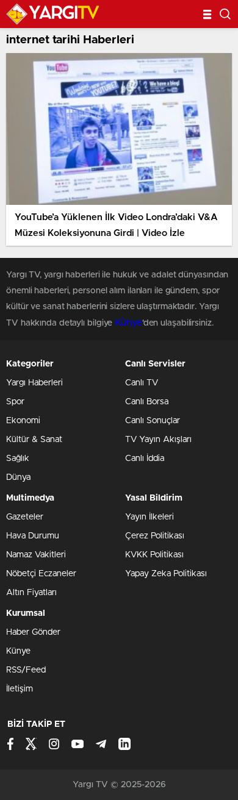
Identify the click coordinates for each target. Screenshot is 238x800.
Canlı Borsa (146, 402)
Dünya (18, 477)
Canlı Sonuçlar (152, 420)
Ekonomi (23, 420)
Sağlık (17, 458)
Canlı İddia (144, 458)
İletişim (19, 689)
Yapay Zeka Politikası (166, 574)
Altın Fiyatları (31, 592)
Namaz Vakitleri (36, 555)
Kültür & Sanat (34, 439)
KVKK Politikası (154, 555)
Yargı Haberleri (34, 383)
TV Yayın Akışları (158, 439)
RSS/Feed (26, 670)
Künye (128, 322)
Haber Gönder (33, 632)
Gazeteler (24, 517)
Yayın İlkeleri (149, 517)
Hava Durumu (32, 536)
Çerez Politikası (154, 536)
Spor (15, 402)
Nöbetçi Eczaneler (41, 574)
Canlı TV (141, 383)
